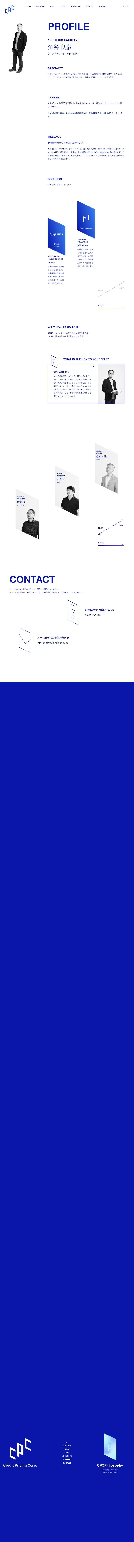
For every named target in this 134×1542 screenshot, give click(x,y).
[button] (91, 366)
